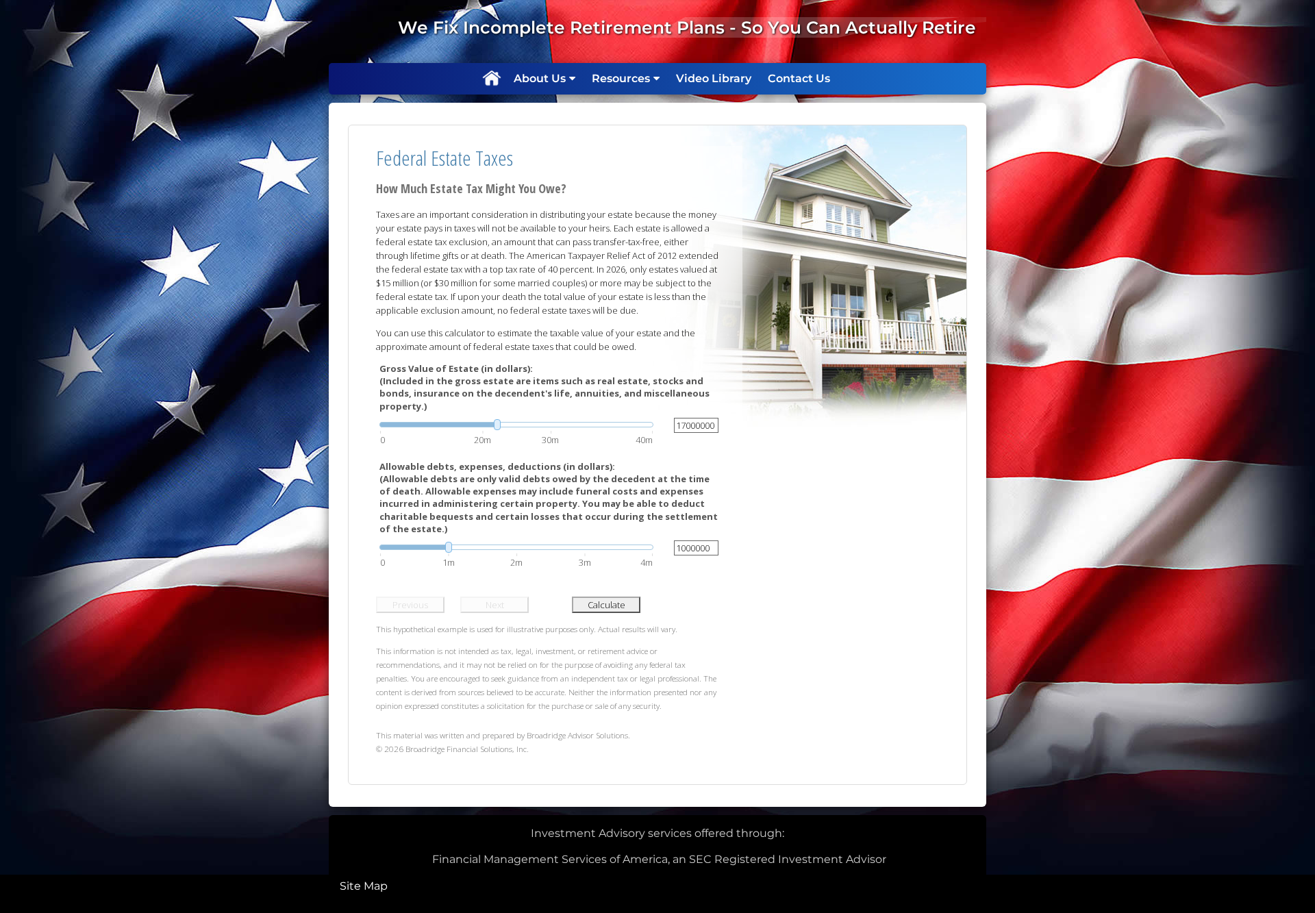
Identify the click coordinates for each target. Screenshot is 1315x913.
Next (495, 605)
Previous (410, 605)
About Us (540, 78)
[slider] (516, 424)
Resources (621, 78)
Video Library (713, 78)
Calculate (606, 605)
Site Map (364, 885)
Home (491, 79)
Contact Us (799, 78)
